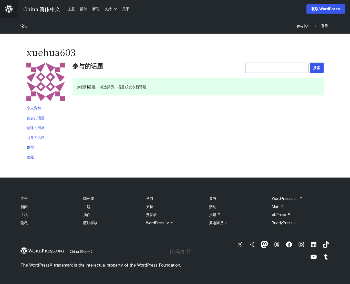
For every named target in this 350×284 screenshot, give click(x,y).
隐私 (24, 223)
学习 (149, 198)
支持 (149, 206)
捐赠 (215, 214)
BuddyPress (284, 223)
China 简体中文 (81, 251)
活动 (212, 206)
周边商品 (218, 223)
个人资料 (34, 108)
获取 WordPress (325, 9)
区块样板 (90, 223)
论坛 (24, 26)
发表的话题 (36, 118)
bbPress (281, 214)
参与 (30, 147)
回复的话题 (36, 137)
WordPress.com (287, 198)
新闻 (24, 206)
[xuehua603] (45, 83)
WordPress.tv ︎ (159, 223)
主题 (86, 206)
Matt (278, 206)
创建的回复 (36, 127)
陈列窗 (88, 198)
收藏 (30, 157)
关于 (24, 198)
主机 (24, 214)
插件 (86, 214)
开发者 (151, 214)
